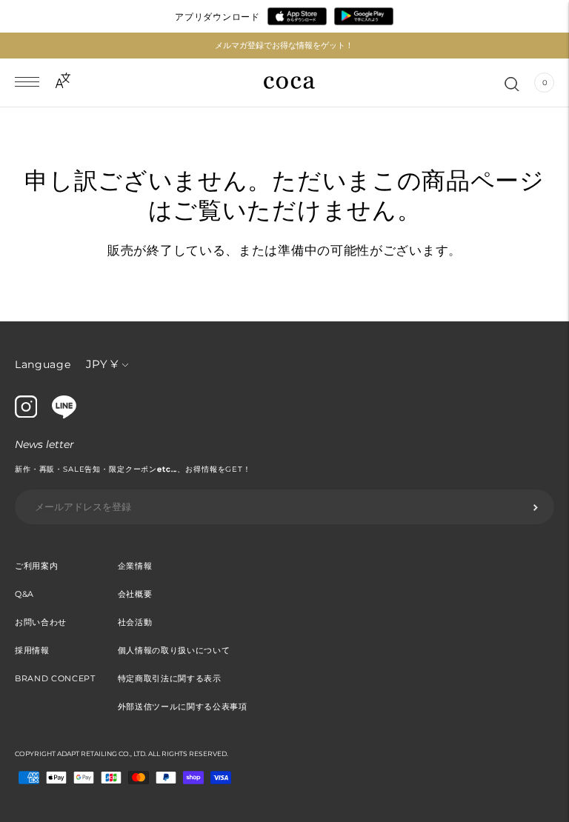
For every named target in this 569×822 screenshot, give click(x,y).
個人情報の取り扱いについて (174, 650)
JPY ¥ (102, 364)
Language (43, 364)
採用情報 (32, 650)
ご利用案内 (36, 566)
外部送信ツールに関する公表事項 (182, 706)
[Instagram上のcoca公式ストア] (26, 414)
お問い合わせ (41, 622)
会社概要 (135, 594)
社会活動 (135, 622)
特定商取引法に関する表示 (170, 678)
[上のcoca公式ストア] (64, 414)
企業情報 (135, 566)
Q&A (24, 594)
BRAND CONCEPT (55, 678)
